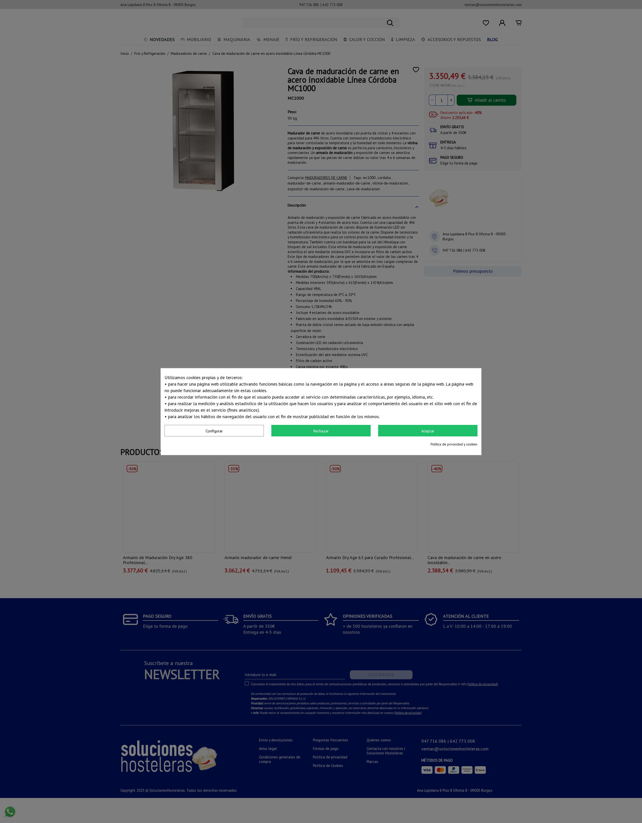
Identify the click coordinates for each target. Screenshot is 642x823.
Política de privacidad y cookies (454, 444)
